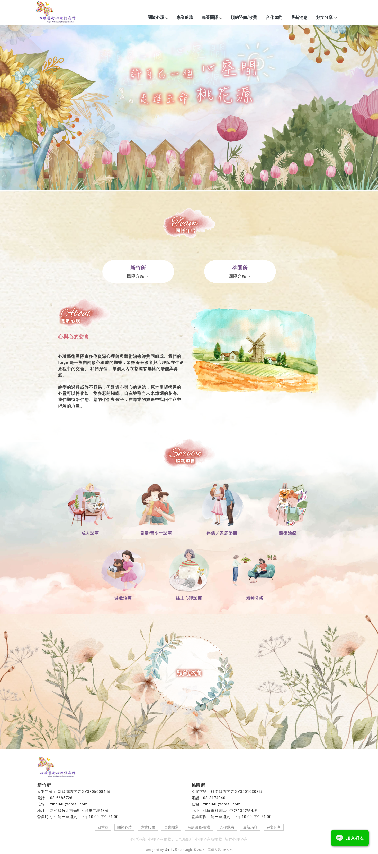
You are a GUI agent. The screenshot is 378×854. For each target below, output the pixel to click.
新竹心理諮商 (236, 839)
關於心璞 (156, 17)
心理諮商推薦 (159, 839)
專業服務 (185, 17)
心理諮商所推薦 (208, 839)
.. (206, 850)
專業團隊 (210, 17)
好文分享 (324, 17)
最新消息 (299, 17)
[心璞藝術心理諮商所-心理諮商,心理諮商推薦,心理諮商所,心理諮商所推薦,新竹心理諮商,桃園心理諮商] (55, 12)
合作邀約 (274, 17)
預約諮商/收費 (244, 17)
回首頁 (102, 827)
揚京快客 (171, 850)
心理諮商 (138, 839)
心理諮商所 (183, 839)
